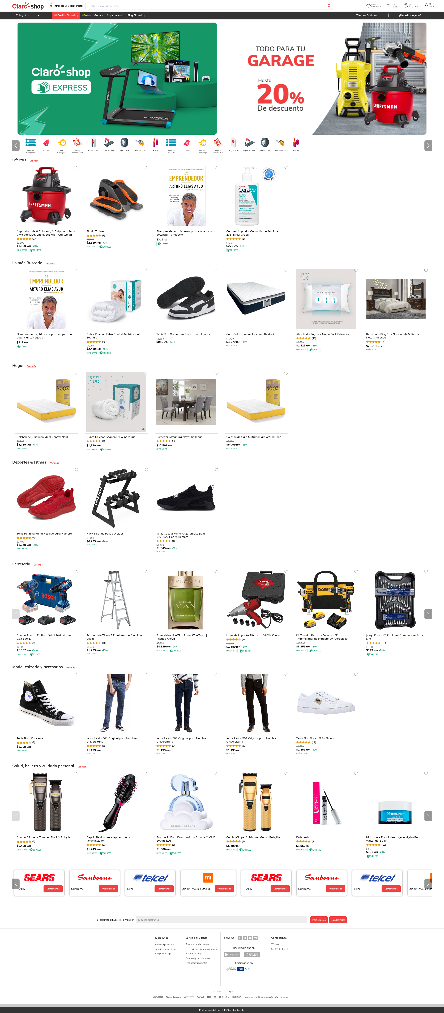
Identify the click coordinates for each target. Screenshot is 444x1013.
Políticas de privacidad (234, 1010)
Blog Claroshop (136, 15)
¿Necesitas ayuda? (410, 15)
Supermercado (115, 15)
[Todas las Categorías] (31, 142)
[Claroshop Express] (117, 79)
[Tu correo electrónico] (222, 919)
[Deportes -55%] (109, 142)
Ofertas (86, 15)
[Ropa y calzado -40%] (77, 142)
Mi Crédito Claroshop (66, 15)
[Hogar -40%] (93, 142)
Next (428, 145)
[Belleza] (156, 142)
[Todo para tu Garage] (327, 79)
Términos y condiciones (166, 949)
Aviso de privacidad (165, 944)
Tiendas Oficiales (366, 15)
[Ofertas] (46, 142)
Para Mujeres (319, 920)
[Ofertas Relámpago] (62, 142)
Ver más (34, 161)
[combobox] (210, 6)
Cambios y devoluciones (198, 958)
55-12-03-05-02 (280, 949)
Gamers (99, 15)
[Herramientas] (140, 142)
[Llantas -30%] (124, 142)
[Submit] (329, 6)
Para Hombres (338, 920)
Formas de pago (194, 953)
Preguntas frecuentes (196, 962)
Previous (16, 145)
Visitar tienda (53, 888)
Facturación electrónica (197, 944)
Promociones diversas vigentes (201, 949)
